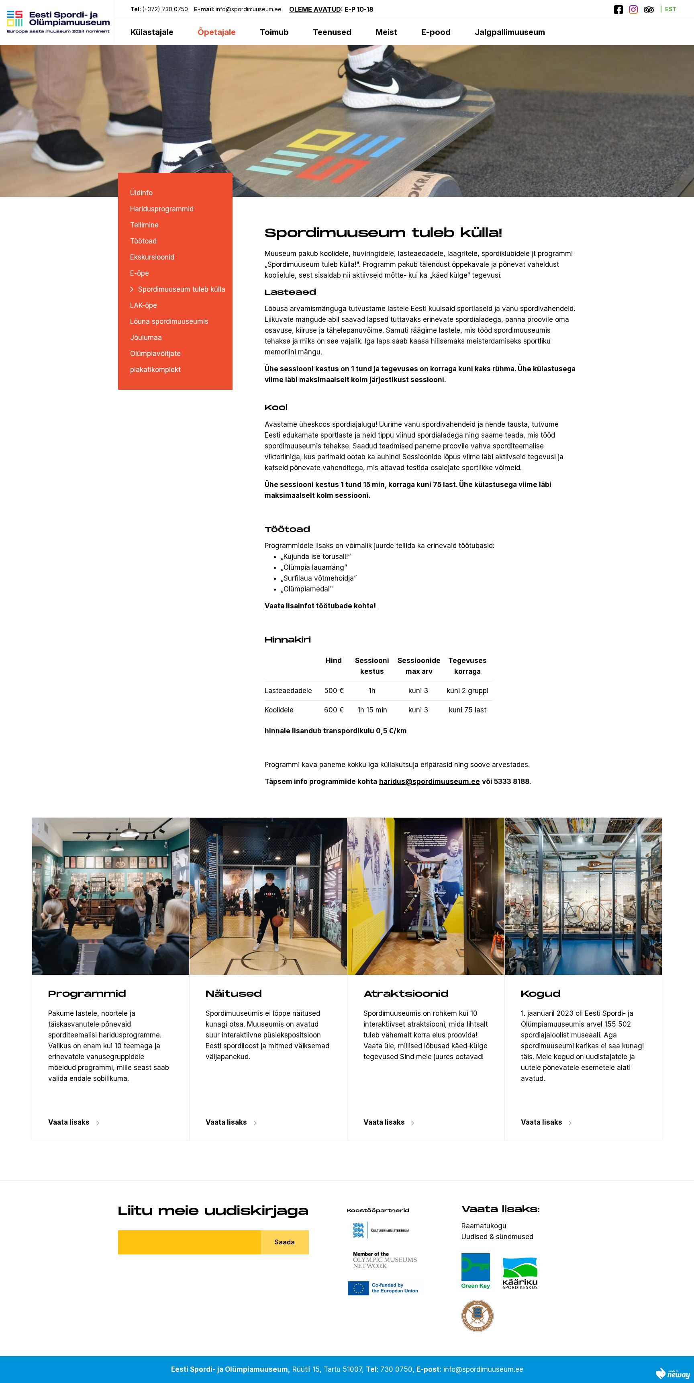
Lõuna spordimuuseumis (169, 321)
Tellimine (144, 225)
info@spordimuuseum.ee (249, 9)
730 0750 (396, 1369)
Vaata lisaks (226, 1122)
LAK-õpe (143, 305)
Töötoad (143, 241)
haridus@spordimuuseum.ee (429, 781)
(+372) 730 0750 (165, 9)
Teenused (332, 32)
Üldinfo (141, 193)
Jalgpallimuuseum (510, 32)
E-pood (436, 32)
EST (671, 9)
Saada (285, 1242)
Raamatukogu (483, 1226)
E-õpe (139, 273)
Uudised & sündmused (497, 1237)
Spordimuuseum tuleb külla (181, 289)
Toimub (274, 32)
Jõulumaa (146, 337)
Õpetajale (217, 32)
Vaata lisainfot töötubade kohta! (320, 606)
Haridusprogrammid (162, 209)
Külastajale (152, 32)
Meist (386, 32)
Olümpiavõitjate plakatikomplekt (155, 362)
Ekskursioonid (152, 257)
